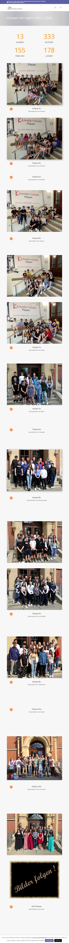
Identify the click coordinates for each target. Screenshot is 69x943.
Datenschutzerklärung (39, 937)
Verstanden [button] (49, 940)
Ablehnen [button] (58, 940)
